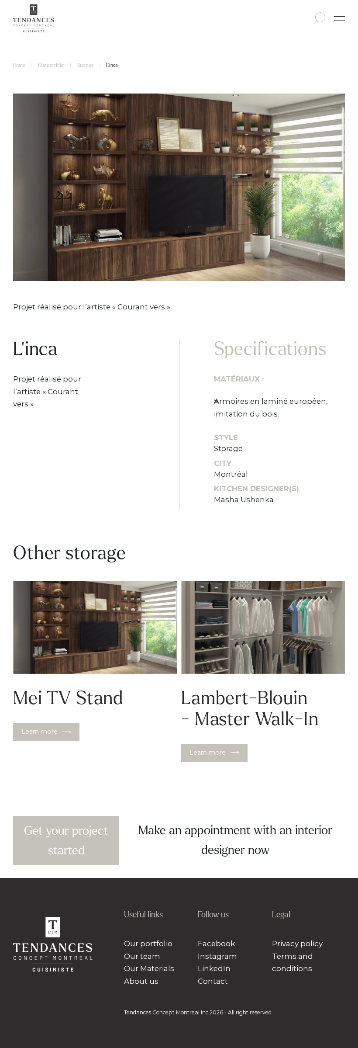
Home (19, 65)
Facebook (216, 943)
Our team (142, 956)
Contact (213, 981)
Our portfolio (51, 65)
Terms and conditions (292, 962)
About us (141, 981)
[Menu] (339, 18)
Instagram (217, 956)
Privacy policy (297, 943)
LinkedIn (214, 968)
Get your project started (66, 840)
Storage (85, 65)
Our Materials (149, 968)
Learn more (39, 732)
